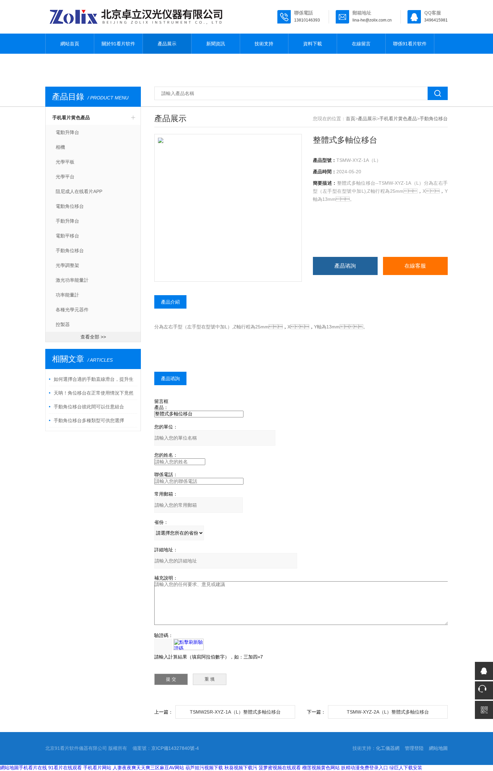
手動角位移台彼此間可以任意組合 (89, 406)
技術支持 (264, 43)
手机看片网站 (97, 767)
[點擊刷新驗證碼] (188, 644)
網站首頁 (69, 43)
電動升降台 (67, 132)
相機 (60, 147)
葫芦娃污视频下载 (204, 767)
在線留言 (361, 43)
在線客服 (415, 266)
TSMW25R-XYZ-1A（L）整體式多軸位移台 (235, 712)
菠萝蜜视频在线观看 (280, 767)
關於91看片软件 (118, 43)
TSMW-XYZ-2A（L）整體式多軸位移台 (388, 712)
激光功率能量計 (72, 280)
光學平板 (65, 162)
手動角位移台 (70, 250)
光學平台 (65, 176)
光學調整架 (67, 265)
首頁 (350, 118)
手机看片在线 (33, 767)
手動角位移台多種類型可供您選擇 (89, 420)
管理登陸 (414, 748)
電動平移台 (67, 235)
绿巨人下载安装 (405, 767)
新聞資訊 (215, 43)
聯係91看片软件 (410, 43)
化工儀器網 (387, 748)
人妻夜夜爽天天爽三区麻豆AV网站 (148, 767)
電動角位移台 (70, 206)
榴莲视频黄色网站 (321, 767)
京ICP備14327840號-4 (175, 748)
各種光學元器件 (72, 309)
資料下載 (312, 43)
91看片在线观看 (65, 767)
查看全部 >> (93, 336)
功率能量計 (67, 295)
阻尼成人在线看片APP (79, 191)
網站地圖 (438, 748)
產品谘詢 (345, 266)
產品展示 (167, 43)
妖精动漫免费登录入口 (364, 767)
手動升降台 (67, 221)
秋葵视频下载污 (240, 767)
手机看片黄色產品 (71, 117)
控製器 (63, 324)
